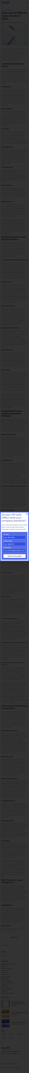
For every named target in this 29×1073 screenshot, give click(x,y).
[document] (14, 536)
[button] (26, 514)
